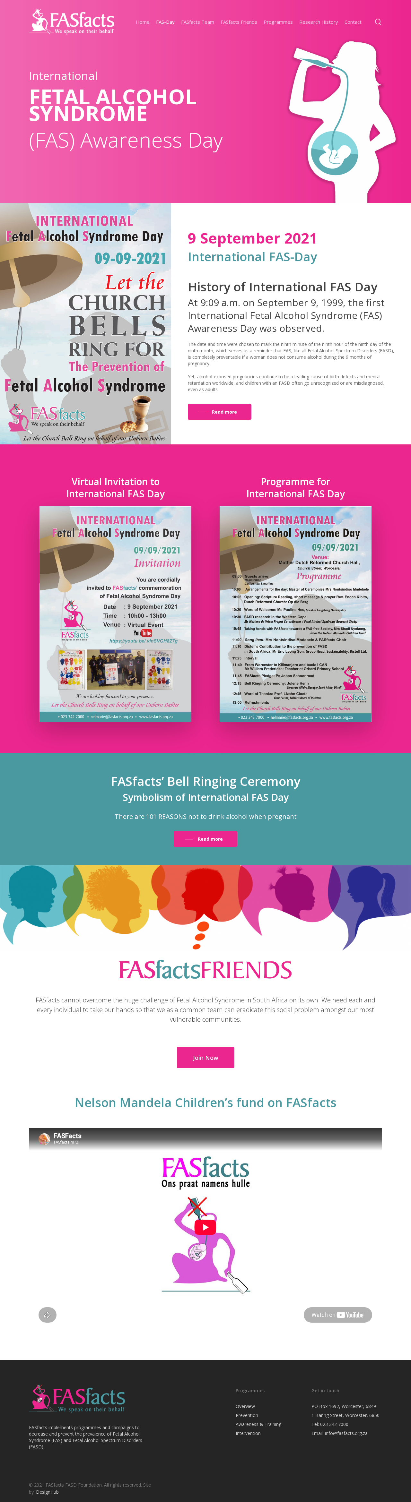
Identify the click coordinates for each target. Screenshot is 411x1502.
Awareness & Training (258, 1424)
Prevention (247, 1415)
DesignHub (47, 1492)
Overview (245, 1406)
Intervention (248, 1433)
